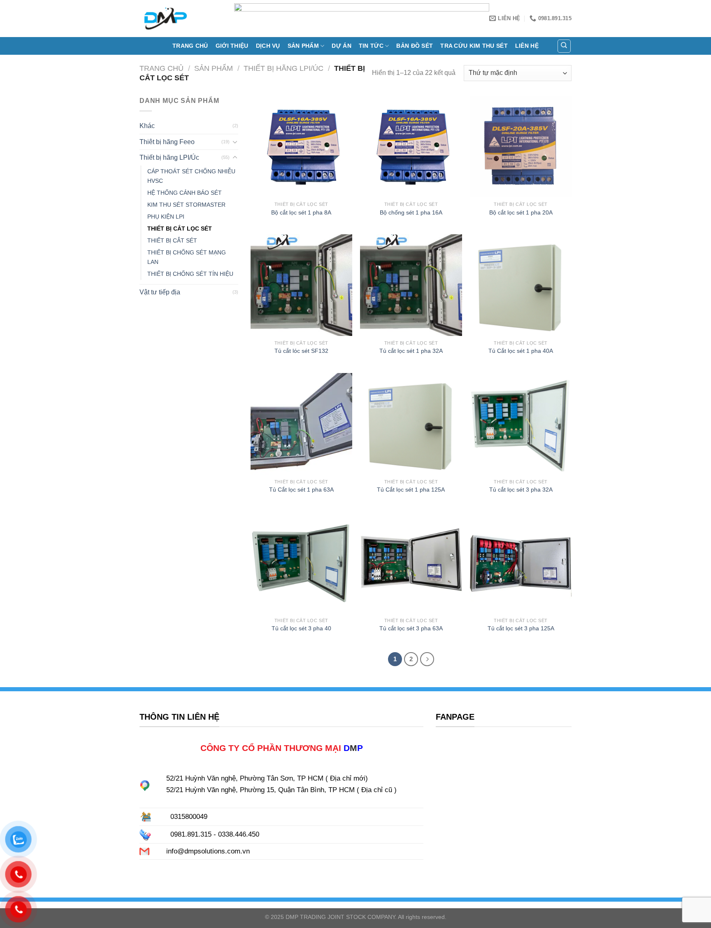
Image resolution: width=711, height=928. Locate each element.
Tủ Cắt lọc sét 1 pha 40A (520, 350)
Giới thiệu (232, 45)
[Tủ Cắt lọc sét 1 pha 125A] (411, 424)
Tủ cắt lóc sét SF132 (301, 350)
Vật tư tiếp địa (159, 292)
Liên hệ (527, 45)
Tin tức (371, 45)
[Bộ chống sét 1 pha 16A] (411, 146)
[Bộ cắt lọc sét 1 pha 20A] (521, 146)
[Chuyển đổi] (235, 142)
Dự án (341, 45)
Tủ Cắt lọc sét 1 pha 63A (301, 489)
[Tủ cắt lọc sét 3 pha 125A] (521, 562)
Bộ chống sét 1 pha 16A (411, 212)
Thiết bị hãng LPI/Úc (283, 68)
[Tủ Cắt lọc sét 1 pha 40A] (521, 285)
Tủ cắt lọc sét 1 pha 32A (411, 350)
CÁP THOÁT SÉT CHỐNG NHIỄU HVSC (191, 176)
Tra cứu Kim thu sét (473, 45)
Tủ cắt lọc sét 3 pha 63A (411, 628)
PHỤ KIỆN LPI (165, 216)
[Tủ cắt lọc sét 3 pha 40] (301, 562)
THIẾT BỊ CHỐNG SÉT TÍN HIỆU (190, 273)
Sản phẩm (303, 45)
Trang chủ (190, 45)
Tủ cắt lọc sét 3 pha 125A (521, 628)
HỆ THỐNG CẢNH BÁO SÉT (184, 192)
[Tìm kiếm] (564, 46)
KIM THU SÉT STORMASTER (186, 204)
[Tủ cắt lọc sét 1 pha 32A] (411, 285)
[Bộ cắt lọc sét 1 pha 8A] (301, 146)
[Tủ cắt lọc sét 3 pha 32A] (521, 424)
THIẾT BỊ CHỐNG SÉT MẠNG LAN (186, 257)
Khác (147, 125)
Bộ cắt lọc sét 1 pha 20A (521, 212)
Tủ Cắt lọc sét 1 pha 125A (411, 489)
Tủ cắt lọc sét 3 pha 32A (521, 489)
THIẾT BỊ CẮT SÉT (172, 240)
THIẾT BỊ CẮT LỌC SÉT (179, 228)
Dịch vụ (268, 45)
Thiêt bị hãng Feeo (167, 141)
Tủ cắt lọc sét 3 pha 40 (301, 628)
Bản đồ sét (414, 45)
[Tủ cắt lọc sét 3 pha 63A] (411, 562)
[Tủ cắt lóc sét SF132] (301, 285)
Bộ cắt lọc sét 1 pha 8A (301, 212)
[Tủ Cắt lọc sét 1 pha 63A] (301, 424)
